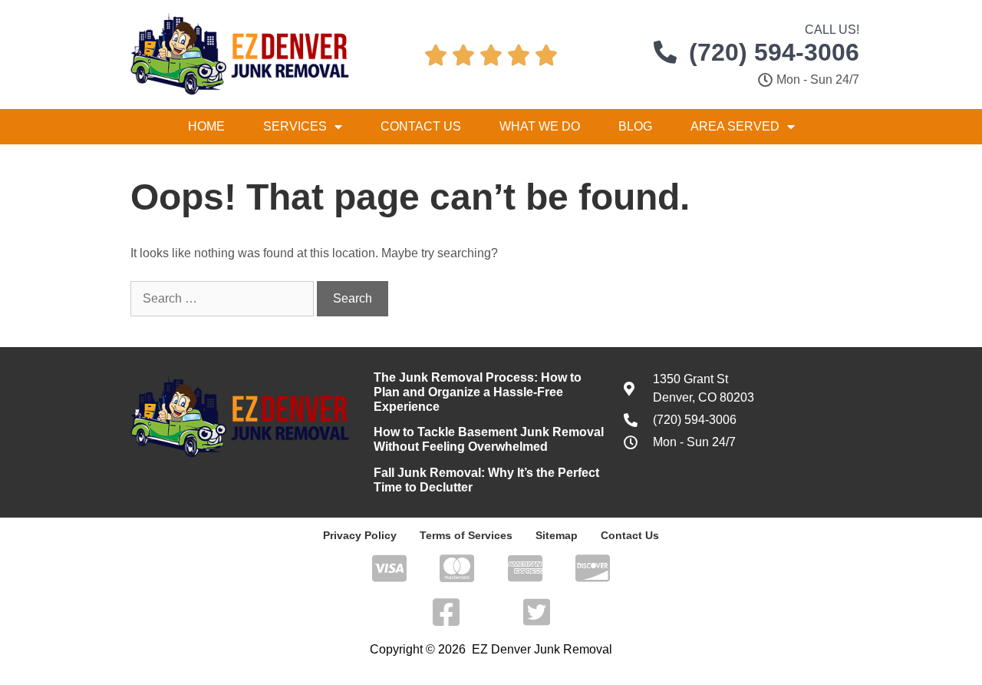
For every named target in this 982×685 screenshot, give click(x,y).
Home (206, 126)
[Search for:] (223, 298)
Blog (635, 126)
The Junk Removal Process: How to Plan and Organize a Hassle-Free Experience (478, 392)
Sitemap (556, 535)
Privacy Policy (360, 535)
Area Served (734, 126)
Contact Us (421, 126)
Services (295, 126)
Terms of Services (466, 535)
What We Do (539, 126)
